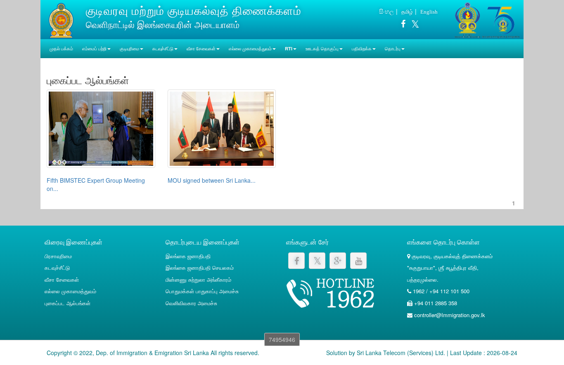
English (429, 12)
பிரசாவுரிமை (58, 256)
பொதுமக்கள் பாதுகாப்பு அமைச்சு (202, 291)
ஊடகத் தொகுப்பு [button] (322, 48)
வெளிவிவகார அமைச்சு (191, 303)
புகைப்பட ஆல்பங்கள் (67, 303)
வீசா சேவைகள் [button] (201, 48)
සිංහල (386, 11)
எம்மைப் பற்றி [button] (94, 48)
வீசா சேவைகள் (62, 279)
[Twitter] (413, 25)
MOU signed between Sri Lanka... (212, 180)
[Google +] (337, 260)
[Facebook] (403, 25)
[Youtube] (358, 260)
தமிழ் (407, 11)
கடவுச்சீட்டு (57, 267)
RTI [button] (288, 48)
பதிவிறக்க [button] (362, 48)
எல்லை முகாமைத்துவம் (70, 291)
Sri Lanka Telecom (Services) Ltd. (401, 353)
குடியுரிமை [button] (129, 48)
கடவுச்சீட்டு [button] (162, 48)
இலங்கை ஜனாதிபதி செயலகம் (200, 267)
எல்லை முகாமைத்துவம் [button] (250, 48)
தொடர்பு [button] (392, 48)
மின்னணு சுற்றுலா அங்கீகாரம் (198, 279)
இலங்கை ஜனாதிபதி (188, 256)
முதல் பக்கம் (61, 48)
